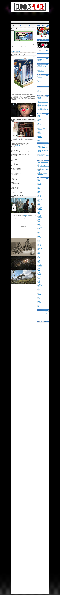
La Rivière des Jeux (40, 67)
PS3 (34, 217)
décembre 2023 (40, 197)
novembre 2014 (40, 266)
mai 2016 (39, 251)
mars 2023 (39, 204)
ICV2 (38, 90)
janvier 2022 (39, 215)
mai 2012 (39, 290)
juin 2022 (39, 211)
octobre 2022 (39, 208)
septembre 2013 (40, 277)
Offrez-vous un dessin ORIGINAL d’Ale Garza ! (42, 174)
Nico (17, 196)
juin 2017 (39, 241)
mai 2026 (39, 180)
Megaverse (39, 81)
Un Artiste (39, 139)
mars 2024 (39, 194)
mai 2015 (39, 261)
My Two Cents (39, 133)
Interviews (39, 127)
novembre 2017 (40, 237)
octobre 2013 (39, 276)
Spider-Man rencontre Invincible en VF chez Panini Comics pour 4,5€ (43, 152)
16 (46, 315)
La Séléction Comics (40, 130)
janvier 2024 (39, 196)
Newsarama (39, 92)
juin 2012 (39, 289)
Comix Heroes (39, 78)
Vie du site (39, 140)
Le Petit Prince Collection (41, 68)
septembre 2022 (40, 209)
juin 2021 (39, 221)
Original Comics (40, 70)
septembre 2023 (40, 199)
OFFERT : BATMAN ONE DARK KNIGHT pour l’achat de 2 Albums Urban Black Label (43, 157)
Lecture (39, 131)
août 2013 (39, 278)
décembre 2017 (40, 236)
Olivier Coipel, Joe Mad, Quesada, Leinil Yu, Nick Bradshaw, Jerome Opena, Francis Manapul (43, 106)
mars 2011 (39, 301)
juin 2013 (39, 279)
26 (39, 317)
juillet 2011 (39, 298)
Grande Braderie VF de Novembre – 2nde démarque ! (23, 119)
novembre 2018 (40, 227)
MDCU (38, 80)
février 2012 (39, 292)
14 (43, 315)
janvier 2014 (39, 274)
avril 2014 (39, 271)
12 (39, 315)
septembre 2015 (40, 258)
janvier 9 (39, 305)
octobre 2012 (39, 286)
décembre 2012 (40, 284)
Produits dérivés (40, 137)
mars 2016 (39, 253)
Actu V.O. (39, 116)
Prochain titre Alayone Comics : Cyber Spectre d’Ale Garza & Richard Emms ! (43, 172)
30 (46, 317)
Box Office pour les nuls (41, 59)
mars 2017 (39, 243)
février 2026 (39, 182)
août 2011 (39, 297)
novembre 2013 (40, 275)
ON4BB (39, 162)
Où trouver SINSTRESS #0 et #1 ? (42, 154)
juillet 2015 (39, 259)
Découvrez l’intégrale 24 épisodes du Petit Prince (18, 101)
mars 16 (39, 304)
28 (43, 317)
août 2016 (39, 249)
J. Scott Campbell (40, 129)
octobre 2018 (39, 228)
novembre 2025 (40, 185)
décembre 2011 (40, 294)
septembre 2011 (40, 296)
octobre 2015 (39, 257)
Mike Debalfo (39, 104)
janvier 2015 (39, 264)
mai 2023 (39, 202)
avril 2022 (39, 213)
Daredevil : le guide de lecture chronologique (43, 153)
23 (46, 316)
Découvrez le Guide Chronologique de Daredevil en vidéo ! (42, 146)
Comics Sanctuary (40, 77)
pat (38, 166)
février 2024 (39, 195)
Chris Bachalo (39, 97)
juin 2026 (39, 179)
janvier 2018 (39, 235)
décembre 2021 (40, 216)
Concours (39, 120)
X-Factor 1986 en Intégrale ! (44, 165)
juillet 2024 (39, 193)
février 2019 (39, 225)
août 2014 (39, 268)
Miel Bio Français (40, 69)
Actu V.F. (39, 115)
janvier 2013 (39, 283)
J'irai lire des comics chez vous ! (41, 128)
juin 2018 (39, 231)
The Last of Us (24, 237)
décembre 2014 (40, 265)
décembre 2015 (40, 255)
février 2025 (39, 189)
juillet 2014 (39, 269)
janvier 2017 (39, 245)
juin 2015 (39, 260)
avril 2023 (39, 203)
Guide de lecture (40, 125)
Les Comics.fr (39, 79)
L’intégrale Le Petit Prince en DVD (18, 54)
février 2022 (39, 214)
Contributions (39, 121)
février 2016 (39, 254)
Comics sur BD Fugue (40, 65)
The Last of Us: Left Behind (17, 195)
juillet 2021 (39, 220)
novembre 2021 (40, 217)
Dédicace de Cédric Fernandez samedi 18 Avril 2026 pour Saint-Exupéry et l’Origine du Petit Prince (43, 150)
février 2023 (39, 205)
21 (43, 316)
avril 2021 (39, 222)
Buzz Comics (39, 76)
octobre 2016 (39, 247)
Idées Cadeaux (39, 126)
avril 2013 (39, 281)
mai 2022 (39, 212)
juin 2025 (39, 187)
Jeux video (21, 196)
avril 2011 (39, 300)
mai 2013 (39, 280)
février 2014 (39, 273)
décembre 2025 (40, 184)
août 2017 (39, 239)
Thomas (18, 30)
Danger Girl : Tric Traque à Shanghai (44, 166)
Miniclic (39, 165)
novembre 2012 (40, 285)
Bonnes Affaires (23, 55)
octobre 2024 (39, 190)
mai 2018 (39, 232)
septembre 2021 (40, 218)
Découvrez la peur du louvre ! (15, 51)
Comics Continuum (40, 89)
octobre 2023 (39, 198)
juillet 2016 (39, 250)
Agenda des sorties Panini (41, 117)
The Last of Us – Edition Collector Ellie (24, 235)
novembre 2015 (40, 256)
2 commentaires (33, 30)
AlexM (38, 169)
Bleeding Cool (39, 88)
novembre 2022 (40, 207)
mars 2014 (39, 272)
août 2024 (39, 192)
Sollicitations (39, 138)
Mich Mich (39, 173)
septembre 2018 (40, 229)
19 (39, 316)
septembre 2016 (40, 248)
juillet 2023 (39, 201)
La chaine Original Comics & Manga (42, 66)
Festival (39, 123)
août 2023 (39, 200)
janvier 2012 (39, 293)
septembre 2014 (40, 267)
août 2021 (39, 219)
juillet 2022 (39, 210)
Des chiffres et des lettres (41, 122)
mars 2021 (39, 223)
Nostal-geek (22, 30)
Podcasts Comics (40, 136)
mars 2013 (39, 282)
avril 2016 (39, 252)
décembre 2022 (40, 206)
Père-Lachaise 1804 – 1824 (41, 71)
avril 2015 (39, 262)
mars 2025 (39, 188)
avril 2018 (39, 233)
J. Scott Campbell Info (40, 91)
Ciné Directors (39, 60)
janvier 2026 (39, 183)
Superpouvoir (39, 83)
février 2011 (39, 302)
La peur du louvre (15, 28)
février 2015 (39, 263)
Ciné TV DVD (39, 119)
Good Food (39, 124)
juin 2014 (39, 270)
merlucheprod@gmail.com (15, 145)
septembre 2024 (40, 191)
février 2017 (39, 244)
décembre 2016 (40, 246)
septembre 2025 (40, 186)
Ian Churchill (39, 98)
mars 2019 (39, 224)
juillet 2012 (39, 288)
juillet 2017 (39, 240)
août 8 (38, 306)
